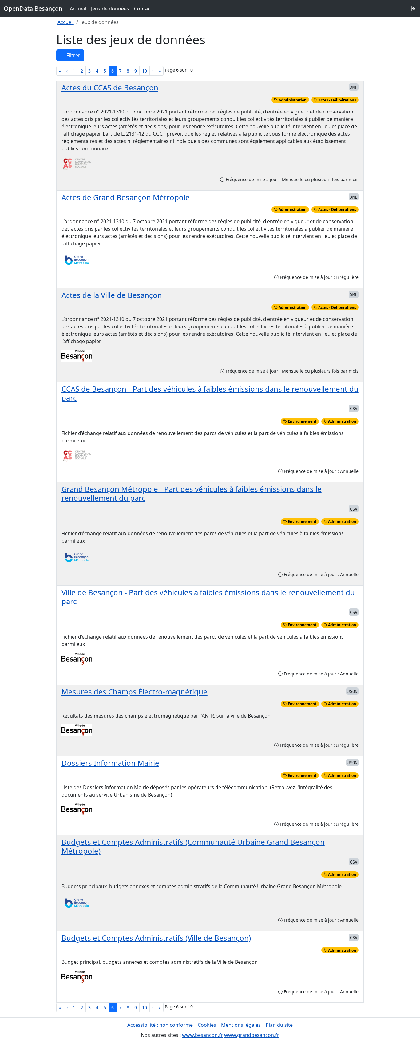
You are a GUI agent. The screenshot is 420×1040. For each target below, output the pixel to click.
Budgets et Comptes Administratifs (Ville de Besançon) (156, 938)
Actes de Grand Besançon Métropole (125, 197)
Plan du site (279, 1025)
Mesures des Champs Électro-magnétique (134, 691)
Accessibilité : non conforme (160, 1025)
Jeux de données (110, 8)
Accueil (78, 8)
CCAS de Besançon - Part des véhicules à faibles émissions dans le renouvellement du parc (210, 393)
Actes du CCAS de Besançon (109, 87)
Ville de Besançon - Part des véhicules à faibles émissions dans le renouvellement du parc (208, 596)
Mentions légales (241, 1025)
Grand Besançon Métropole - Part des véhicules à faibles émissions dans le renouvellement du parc (191, 493)
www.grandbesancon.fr (251, 1035)
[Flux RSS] (413, 8)
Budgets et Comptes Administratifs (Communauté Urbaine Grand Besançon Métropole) (193, 846)
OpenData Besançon (33, 8)
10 (144, 71)
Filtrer (72, 55)
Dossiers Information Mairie (110, 763)
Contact (143, 8)
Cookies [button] (207, 1025)
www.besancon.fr (202, 1035)
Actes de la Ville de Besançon (111, 295)
